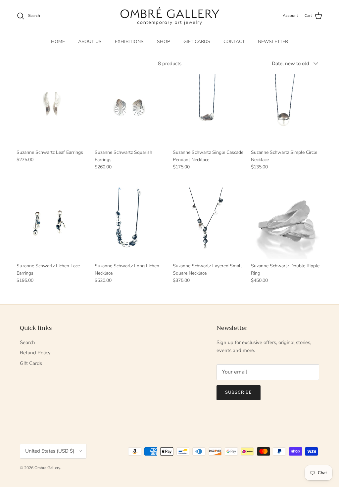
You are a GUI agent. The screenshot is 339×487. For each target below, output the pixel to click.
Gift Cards (31, 363)
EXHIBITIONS (129, 41)
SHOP (163, 41)
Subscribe (238, 392)
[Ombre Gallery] (169, 16)
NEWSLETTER (273, 41)
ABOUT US (90, 41)
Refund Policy (35, 352)
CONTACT (234, 41)
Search (27, 342)
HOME (58, 41)
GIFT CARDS (196, 41)
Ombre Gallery (47, 467)
